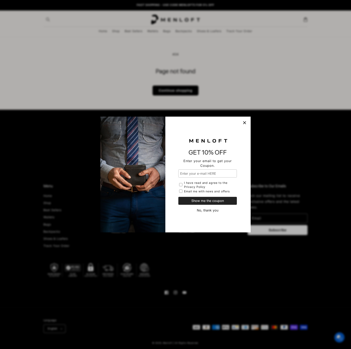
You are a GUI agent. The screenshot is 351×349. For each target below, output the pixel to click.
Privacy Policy (194, 187)
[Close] (244, 123)
